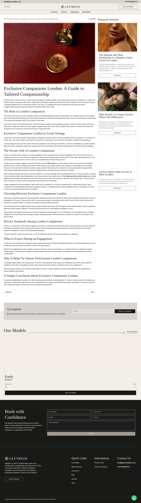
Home (6, 19)
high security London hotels (77, 176)
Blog (10, 19)
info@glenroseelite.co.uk (12, 2)
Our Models (75, 463)
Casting (74, 479)
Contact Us (75, 471)
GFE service (51, 163)
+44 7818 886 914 (131, 2)
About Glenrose (76, 467)
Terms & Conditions (100, 467)
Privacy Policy (99, 463)
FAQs (73, 483)
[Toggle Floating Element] (134, 498)
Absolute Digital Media (50, 499)
